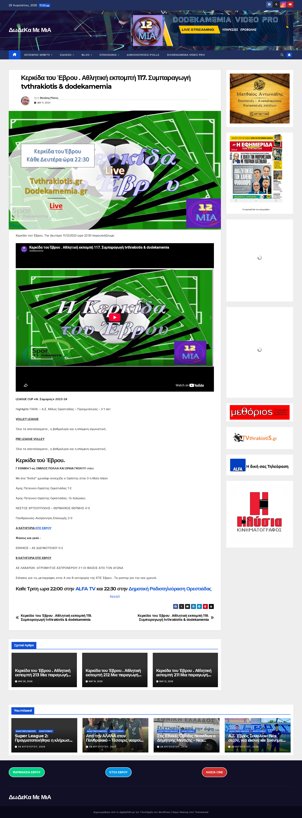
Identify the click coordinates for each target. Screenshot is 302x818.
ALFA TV (86, 589)
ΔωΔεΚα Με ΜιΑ (30, 30)
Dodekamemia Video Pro (186, 54)
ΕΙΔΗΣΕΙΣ (66, 54)
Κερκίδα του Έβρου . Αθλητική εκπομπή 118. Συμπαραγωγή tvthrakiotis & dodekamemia (56, 618)
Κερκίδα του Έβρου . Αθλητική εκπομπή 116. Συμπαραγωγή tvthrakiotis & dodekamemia (173, 618)
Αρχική (115, 596)
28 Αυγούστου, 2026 (102, 746)
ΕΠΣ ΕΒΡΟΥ (43, 528)
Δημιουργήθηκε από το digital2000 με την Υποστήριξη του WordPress (132, 812)
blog (86, 54)
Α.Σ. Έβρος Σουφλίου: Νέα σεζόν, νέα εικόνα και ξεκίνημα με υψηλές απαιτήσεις (255, 740)
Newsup (184, 812)
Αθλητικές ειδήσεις (26, 731)
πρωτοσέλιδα (250, 209)
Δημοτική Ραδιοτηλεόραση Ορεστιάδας (170, 589)
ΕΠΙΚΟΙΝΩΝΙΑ (108, 54)
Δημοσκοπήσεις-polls (143, 54)
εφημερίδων (265, 209)
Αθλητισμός (45, 731)
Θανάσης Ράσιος (49, 97)
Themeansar (201, 812)
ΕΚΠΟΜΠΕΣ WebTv (37, 54)
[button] (282, 55)
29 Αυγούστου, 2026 (31, 746)
